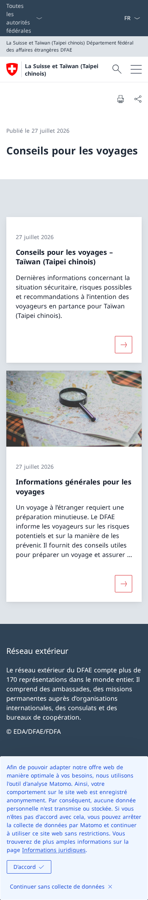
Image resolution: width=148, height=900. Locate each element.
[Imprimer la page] (120, 99)
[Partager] (137, 99)
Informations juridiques (54, 850)
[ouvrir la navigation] (136, 69)
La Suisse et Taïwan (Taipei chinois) (61, 69)
